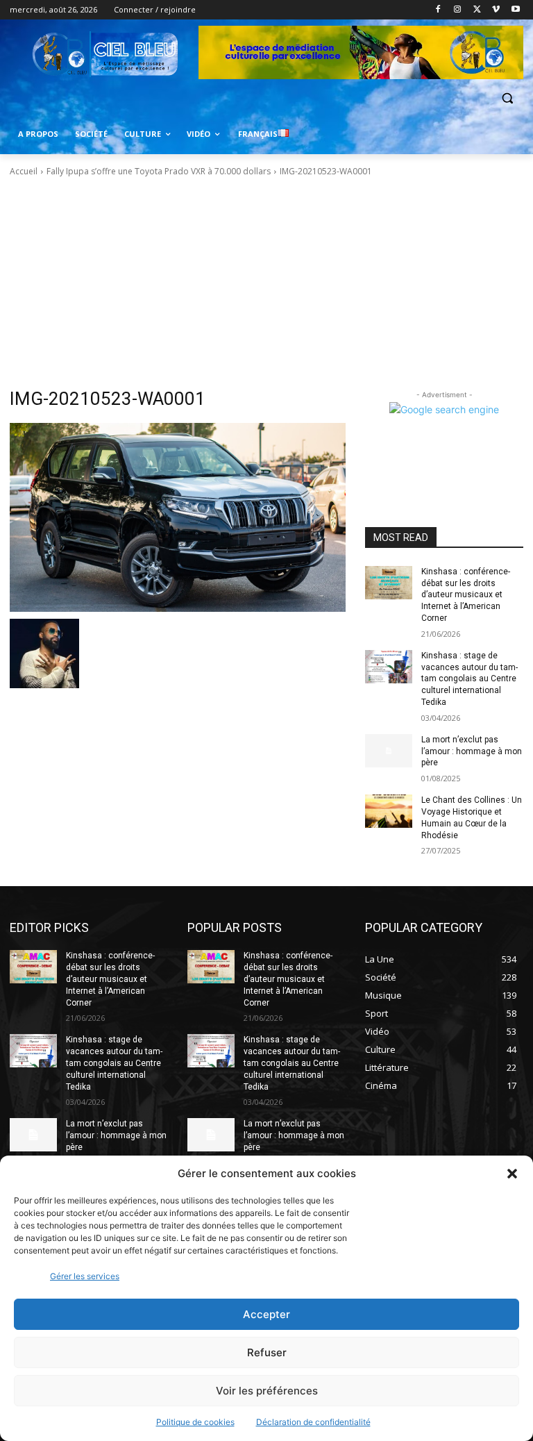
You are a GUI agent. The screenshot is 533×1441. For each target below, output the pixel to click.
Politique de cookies (195, 1422)
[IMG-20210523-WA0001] (178, 517)
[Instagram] (458, 10)
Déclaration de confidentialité (313, 1422)
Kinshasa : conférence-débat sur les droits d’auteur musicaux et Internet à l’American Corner (465, 595)
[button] (512, 1174)
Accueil (23, 171)
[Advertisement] (266, 282)
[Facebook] (438, 10)
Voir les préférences (267, 1390)
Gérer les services (84, 1276)
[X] (477, 10)
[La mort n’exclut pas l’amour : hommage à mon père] (388, 750)
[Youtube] (515, 10)
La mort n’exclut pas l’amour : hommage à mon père (471, 751)
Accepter (266, 1314)
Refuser (267, 1352)
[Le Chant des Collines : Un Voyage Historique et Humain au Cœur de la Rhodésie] (388, 811)
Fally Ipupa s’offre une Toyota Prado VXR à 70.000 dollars (158, 171)
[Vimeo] (496, 10)
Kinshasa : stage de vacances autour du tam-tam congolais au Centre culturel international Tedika (469, 679)
